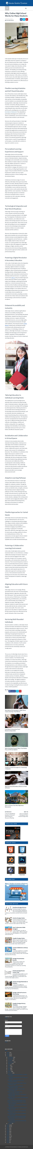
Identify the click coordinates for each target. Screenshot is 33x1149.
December (10, 1057)
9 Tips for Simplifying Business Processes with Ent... (18, 1078)
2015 (8, 1137)
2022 (8, 1126)
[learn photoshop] (22, 865)
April (9, 1069)
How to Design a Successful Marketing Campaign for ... (17, 1121)
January (10, 1123)
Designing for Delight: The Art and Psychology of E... (16, 1089)
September (11, 1062)
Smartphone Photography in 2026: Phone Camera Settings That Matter (15, 711)
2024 (8, 1055)
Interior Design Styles (19, 918)
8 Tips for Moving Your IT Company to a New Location (17, 1108)
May (9, 1068)
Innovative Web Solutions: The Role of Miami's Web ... (17, 1095)
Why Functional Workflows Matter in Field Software (16, 787)
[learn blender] (11, 865)
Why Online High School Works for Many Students (17, 1075)
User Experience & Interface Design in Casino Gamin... (17, 1114)
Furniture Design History (19, 907)
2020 (8, 1129)
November (10, 1058)
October (10, 1060)
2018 (8, 1133)
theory (6, 691)
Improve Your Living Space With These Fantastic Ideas (17, 1083)
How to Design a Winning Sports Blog (17, 1116)
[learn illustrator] (22, 875)
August (10, 1063)
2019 (8, 1131)
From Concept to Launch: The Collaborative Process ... (15, 1092)
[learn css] (22, 854)
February (10, 1073)
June (9, 1066)
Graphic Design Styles (19, 938)
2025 (8, 1054)
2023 (8, 1125)
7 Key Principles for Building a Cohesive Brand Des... (17, 1105)
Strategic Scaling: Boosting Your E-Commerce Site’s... (16, 1081)
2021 (8, 1128)
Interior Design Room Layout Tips (19, 971)
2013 (8, 1140)
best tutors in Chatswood (11, 112)
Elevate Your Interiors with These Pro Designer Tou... (17, 1111)
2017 (8, 1134)
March (9, 1071)
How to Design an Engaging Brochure (17, 1100)
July (9, 1065)
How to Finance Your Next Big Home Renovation (14, 806)
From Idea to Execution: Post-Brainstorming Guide (12, 730)
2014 (8, 1139)
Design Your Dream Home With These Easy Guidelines (17, 1102)
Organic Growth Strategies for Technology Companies (16, 768)
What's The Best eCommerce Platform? (16, 883)
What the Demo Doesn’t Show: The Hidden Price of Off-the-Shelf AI (16, 749)
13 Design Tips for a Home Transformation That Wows (18, 1098)
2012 (8, 1142)
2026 (8, 1052)
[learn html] (11, 854)
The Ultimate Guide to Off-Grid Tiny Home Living (16, 1118)
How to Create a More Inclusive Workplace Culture (15, 1086)
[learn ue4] (11, 875)
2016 (8, 1136)
